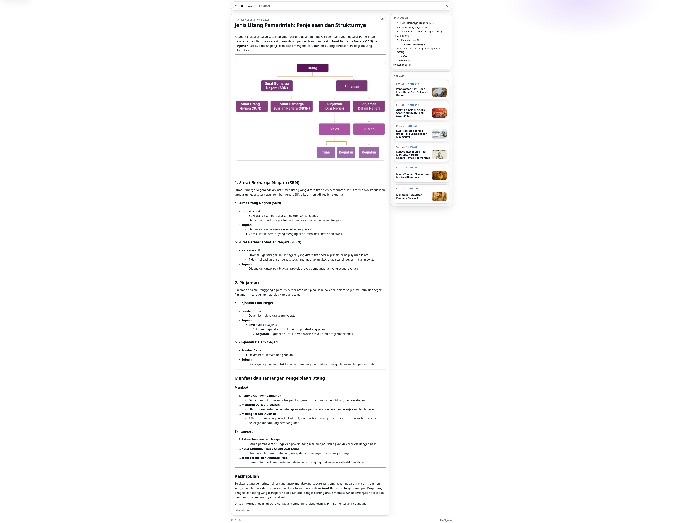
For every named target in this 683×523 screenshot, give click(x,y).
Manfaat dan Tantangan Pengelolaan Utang (419, 50)
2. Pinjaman (404, 35)
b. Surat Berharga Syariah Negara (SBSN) (420, 31)
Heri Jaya (446, 520)
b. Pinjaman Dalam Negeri (412, 44)
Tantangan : (405, 60)
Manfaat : (404, 56)
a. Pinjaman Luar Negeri (411, 40)
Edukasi (264, 6)
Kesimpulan (404, 64)
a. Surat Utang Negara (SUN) (414, 27)
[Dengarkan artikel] (383, 19)
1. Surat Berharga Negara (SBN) (416, 23)
